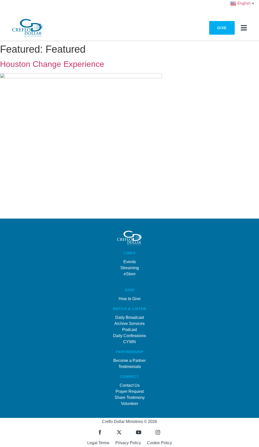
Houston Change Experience (52, 64)
